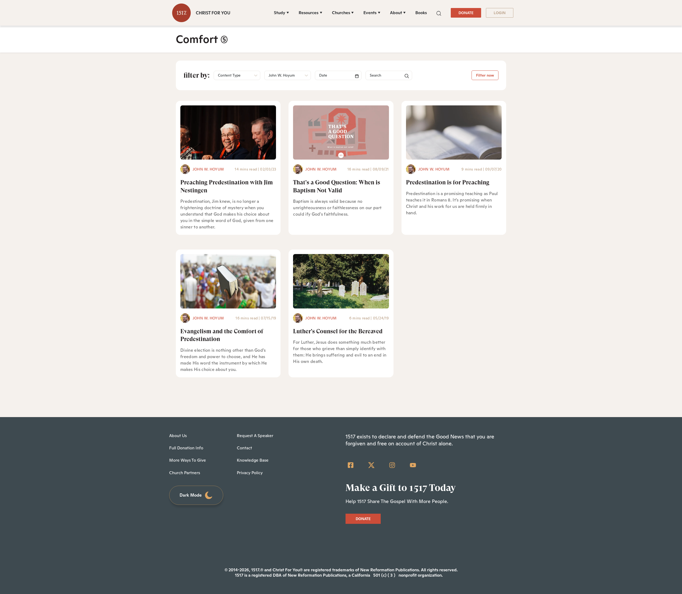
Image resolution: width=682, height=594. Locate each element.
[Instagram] (392, 465)
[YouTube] (413, 465)
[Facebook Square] (351, 465)
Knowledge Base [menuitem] (253, 460)
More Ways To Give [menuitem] (187, 460)
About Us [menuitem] (178, 435)
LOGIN (500, 12)
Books (421, 12)
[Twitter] (371, 465)
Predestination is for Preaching (447, 182)
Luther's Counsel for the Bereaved (338, 331)
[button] (438, 12)
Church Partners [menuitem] (184, 473)
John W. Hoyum (208, 169)
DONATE (465, 12)
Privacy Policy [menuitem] (250, 473)
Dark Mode (191, 495)
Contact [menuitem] (244, 448)
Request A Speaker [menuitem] (255, 435)
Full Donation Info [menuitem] (186, 448)
